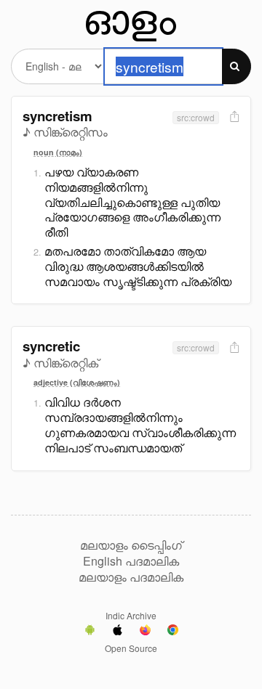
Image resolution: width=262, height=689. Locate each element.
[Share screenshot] (232, 117)
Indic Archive (131, 615)
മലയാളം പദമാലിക (131, 577)
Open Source (131, 648)
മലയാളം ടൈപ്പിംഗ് (131, 545)
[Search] (236, 66)
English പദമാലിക (131, 561)
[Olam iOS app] (117, 632)
